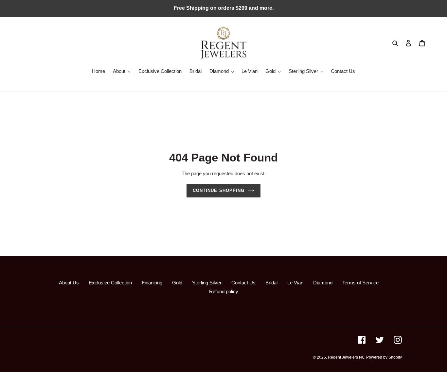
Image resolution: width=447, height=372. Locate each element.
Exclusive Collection (110, 282)
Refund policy (223, 291)
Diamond (322, 282)
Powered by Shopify (384, 357)
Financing (152, 282)
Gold (177, 282)
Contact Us (243, 282)
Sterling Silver (207, 282)
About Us (69, 282)
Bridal (271, 282)
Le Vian (295, 282)
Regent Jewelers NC (346, 357)
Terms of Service (360, 282)
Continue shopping (218, 190)
